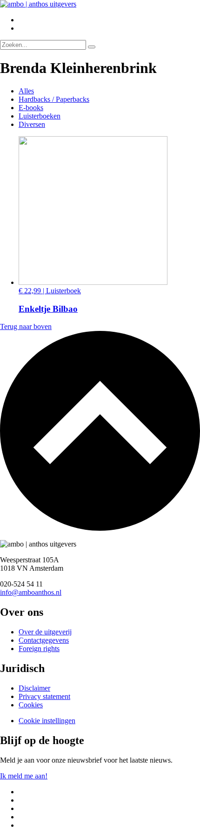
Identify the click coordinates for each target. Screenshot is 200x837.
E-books (31, 108)
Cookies (31, 705)
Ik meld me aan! (23, 776)
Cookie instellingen (47, 721)
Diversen (32, 124)
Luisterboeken (39, 116)
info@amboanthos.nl (30, 592)
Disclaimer (34, 688)
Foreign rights (39, 648)
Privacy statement (44, 696)
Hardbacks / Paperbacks (54, 99)
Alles (26, 91)
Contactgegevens (44, 640)
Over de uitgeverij (45, 632)
